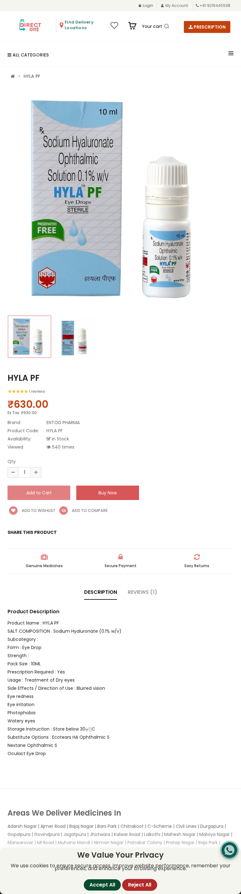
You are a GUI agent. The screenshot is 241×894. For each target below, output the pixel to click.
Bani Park (107, 826)
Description (100, 592)
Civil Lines (186, 826)
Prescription (209, 27)
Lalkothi (152, 834)
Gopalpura (19, 834)
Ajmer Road (53, 826)
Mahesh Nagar (179, 834)
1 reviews (37, 391)
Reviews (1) (142, 592)
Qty (12, 461)
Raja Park (208, 842)
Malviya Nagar (214, 834)
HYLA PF (32, 76)
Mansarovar (20, 842)
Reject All (139, 884)
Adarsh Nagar (22, 826)
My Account (176, 5)
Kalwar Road (127, 834)
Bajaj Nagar (81, 826)
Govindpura (47, 834)
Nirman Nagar (109, 842)
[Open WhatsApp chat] (229, 850)
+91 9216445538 (215, 5)
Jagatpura (74, 834)
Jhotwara (100, 834)
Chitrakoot (132, 826)
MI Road (45, 842)
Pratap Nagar (180, 842)
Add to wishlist (38, 511)
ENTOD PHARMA (63, 422)
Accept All (102, 884)
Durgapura (211, 826)
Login (148, 5)
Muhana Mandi (74, 842)
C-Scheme (159, 826)
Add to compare (89, 511)
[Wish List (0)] (114, 27)
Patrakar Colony (144, 842)
